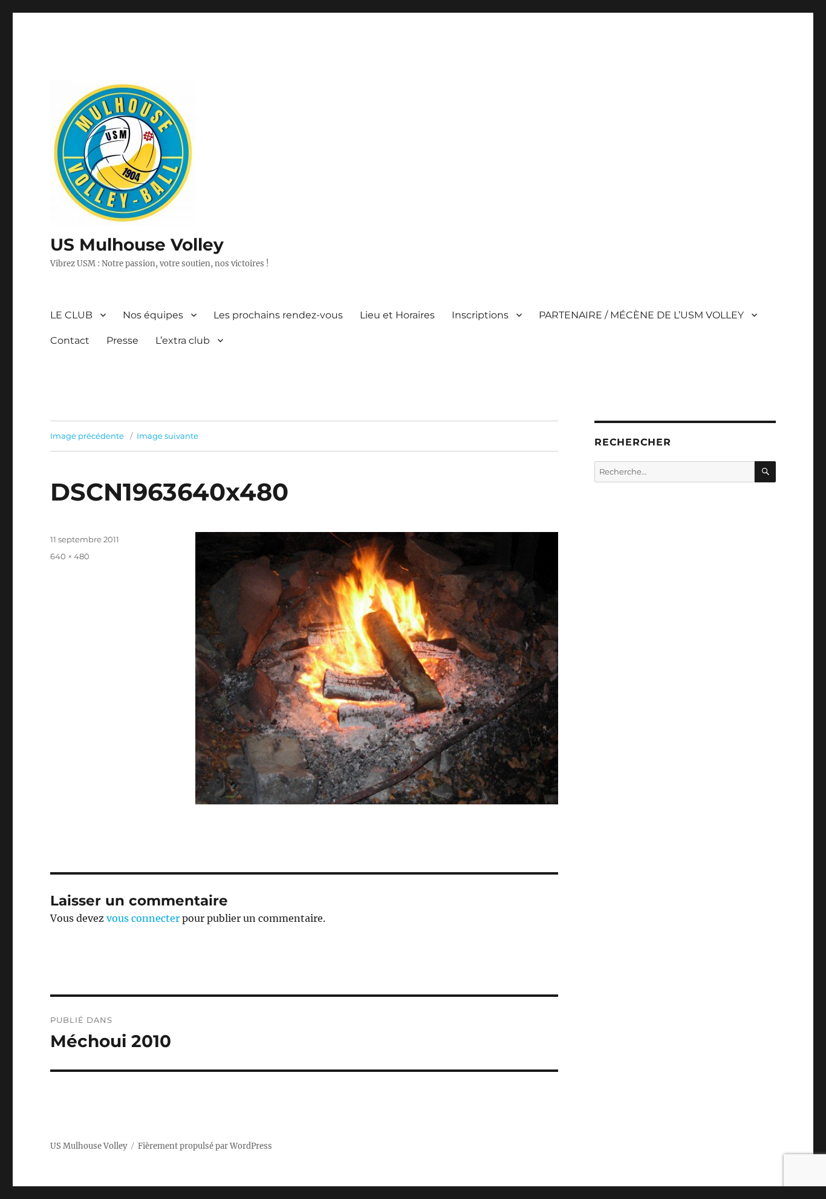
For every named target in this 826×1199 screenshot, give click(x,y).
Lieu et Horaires (397, 315)
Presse (122, 340)
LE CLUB (71, 315)
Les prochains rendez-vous (278, 315)
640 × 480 (69, 556)
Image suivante (167, 436)
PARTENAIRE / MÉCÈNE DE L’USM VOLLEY (641, 315)
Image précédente (87, 436)
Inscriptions (480, 315)
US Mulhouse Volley (137, 244)
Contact (69, 340)
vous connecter (143, 918)
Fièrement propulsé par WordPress (205, 1146)
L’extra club (182, 340)
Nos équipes (153, 315)
